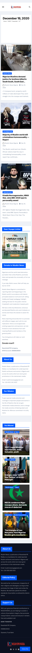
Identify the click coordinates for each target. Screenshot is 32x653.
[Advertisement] (16, 31)
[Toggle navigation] (3, 7)
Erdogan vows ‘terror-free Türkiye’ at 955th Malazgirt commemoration (14, 478)
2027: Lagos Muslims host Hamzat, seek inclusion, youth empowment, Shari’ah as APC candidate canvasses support (16, 453)
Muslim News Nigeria (11, 85)
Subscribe (25, 649)
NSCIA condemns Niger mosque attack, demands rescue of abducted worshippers (16, 506)
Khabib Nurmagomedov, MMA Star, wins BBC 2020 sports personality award (16, 197)
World (13, 459)
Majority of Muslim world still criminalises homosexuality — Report (16, 137)
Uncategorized (7, 131)
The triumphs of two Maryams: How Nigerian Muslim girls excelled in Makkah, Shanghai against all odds (15, 535)
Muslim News (7, 73)
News (17, 432)
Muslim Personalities (20, 515)
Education (9, 515)
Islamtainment (7, 192)
